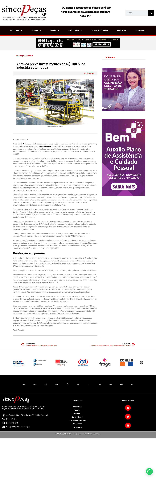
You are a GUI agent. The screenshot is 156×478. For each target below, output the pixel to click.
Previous (141, 362)
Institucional (15, 30)
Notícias (53, 30)
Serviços (35, 30)
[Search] (151, 13)
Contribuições (74, 30)
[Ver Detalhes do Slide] (78, 43)
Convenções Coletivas (99, 30)
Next (16, 362)
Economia (29, 56)
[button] (149, 471)
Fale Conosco (141, 30)
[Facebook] (128, 408)
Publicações (122, 30)
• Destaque (20, 56)
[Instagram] (128, 425)
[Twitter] (128, 417)
